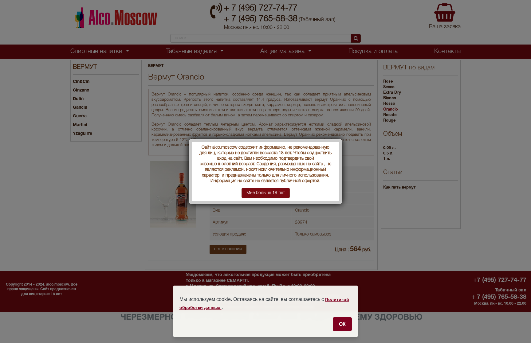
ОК (342, 324)
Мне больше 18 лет (265, 193)
